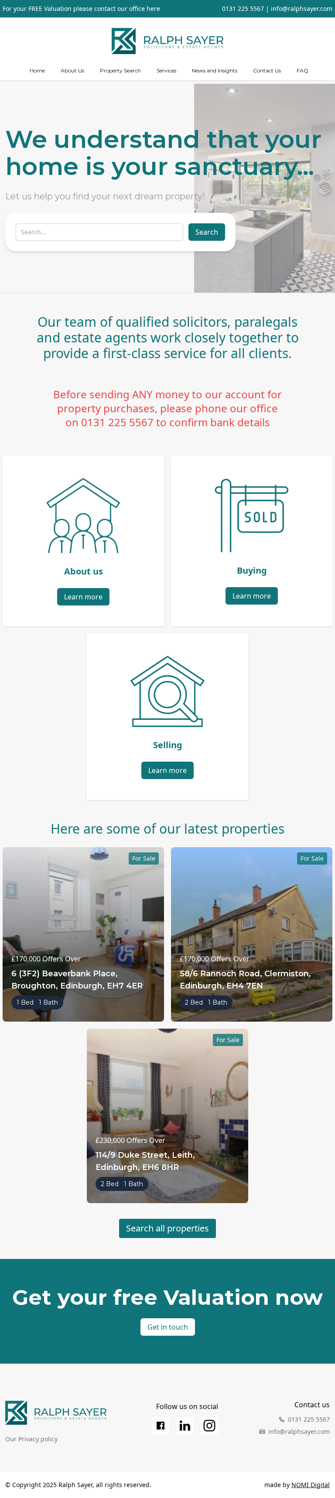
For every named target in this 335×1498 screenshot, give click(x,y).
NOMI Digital (310, 1485)
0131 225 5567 (243, 8)
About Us (72, 70)
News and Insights (214, 70)
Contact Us (267, 70)
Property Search (120, 70)
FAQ (302, 70)
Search (206, 232)
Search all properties (167, 1228)
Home (37, 70)
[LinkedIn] (185, 1425)
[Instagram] (209, 1425)
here (153, 8)
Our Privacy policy (31, 1439)
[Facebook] (160, 1425)
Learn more (83, 597)
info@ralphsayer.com (301, 8)
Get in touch (167, 1327)
